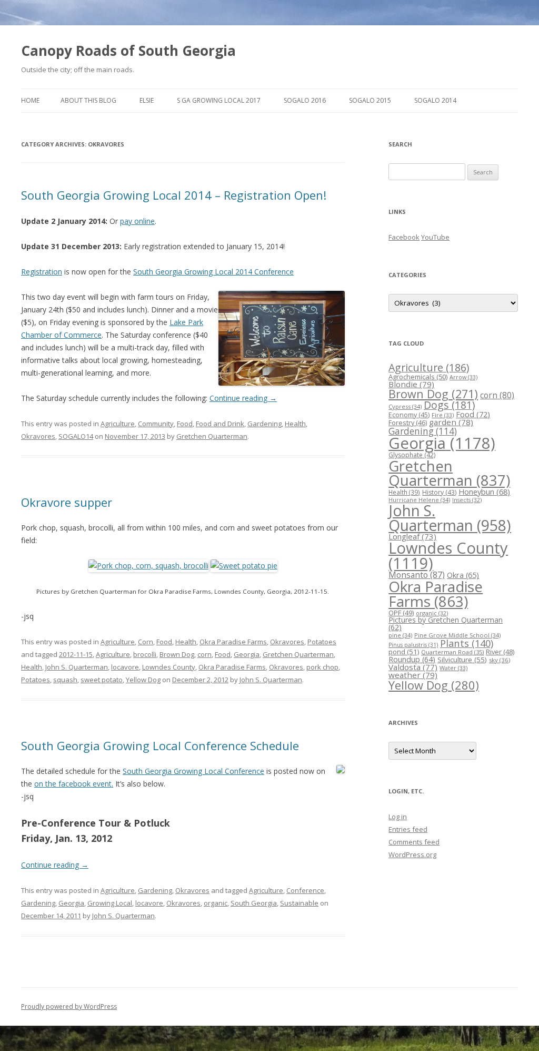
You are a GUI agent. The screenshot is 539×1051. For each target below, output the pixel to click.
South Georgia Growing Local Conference (193, 771)
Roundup (411, 659)
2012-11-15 (76, 654)
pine (400, 635)
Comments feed (414, 842)
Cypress (405, 406)
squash (65, 679)
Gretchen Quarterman (211, 436)
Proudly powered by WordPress (69, 1006)
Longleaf (412, 536)
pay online (137, 221)
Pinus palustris (413, 645)
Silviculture (462, 659)
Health (295, 423)
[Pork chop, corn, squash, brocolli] (148, 566)
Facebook (404, 237)
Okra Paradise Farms (233, 641)
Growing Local (109, 903)
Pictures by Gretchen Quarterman (445, 623)
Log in (397, 816)
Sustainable (299, 903)
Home (30, 100)
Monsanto (416, 575)
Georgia (246, 654)
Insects (467, 500)
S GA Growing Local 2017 (219, 100)
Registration (41, 272)
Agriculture (118, 423)
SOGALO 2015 (370, 100)
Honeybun (484, 491)
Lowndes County (168, 667)
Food (185, 423)
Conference (305, 890)
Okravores (38, 436)
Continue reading (243, 398)
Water (453, 668)
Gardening (264, 423)
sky (499, 660)
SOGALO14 (75, 436)
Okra (463, 575)
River (500, 651)
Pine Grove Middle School (457, 635)
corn (204, 654)
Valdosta (412, 667)
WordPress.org (412, 854)
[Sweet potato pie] (244, 566)
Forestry (407, 422)
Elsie (146, 100)
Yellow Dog (143, 679)
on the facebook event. (73, 784)
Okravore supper (66, 502)
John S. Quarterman (76, 667)
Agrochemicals (417, 376)
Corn (145, 641)
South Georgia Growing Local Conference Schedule (160, 745)
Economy (409, 414)
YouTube (435, 237)
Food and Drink (220, 423)
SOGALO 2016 (305, 100)
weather (412, 675)
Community (156, 423)
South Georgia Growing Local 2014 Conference (213, 272)
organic (215, 903)
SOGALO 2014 (435, 100)
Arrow (463, 377)
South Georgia (254, 903)
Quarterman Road (452, 652)
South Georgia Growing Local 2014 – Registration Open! (173, 195)
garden (451, 422)
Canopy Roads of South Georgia (128, 50)
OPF (401, 612)
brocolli (144, 654)
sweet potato (102, 679)
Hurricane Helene (419, 500)
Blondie (411, 384)
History (439, 492)
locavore (125, 667)
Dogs (449, 405)
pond (403, 651)
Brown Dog (176, 654)
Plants (466, 643)
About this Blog (88, 100)
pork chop (322, 667)
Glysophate (411, 454)
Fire (443, 415)
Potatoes (321, 641)
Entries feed (407, 829)
